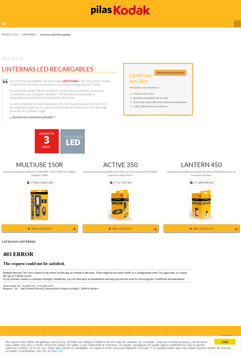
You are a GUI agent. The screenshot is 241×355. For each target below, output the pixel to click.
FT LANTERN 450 (203, 179)
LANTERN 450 (201, 161)
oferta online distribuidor (170, 69)
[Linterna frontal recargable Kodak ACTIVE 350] (120, 201)
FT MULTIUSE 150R (42, 179)
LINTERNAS (28, 30)
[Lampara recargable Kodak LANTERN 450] (201, 201)
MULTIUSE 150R (39, 161)
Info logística (41, 225)
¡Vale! (225, 341)
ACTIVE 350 (120, 161)
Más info (57, 350)
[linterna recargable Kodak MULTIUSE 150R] (39, 201)
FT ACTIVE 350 (122, 179)
